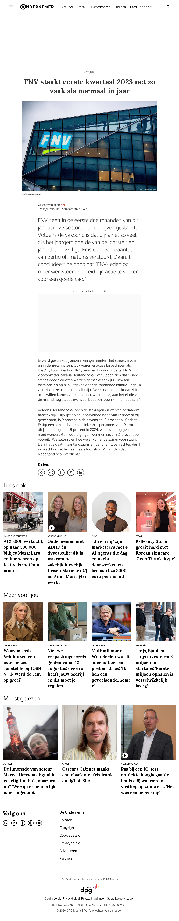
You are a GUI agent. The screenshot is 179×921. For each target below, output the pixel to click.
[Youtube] (39, 823)
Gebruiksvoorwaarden (120, 898)
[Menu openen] (10, 6)
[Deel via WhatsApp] (51, 472)
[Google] (5, 823)
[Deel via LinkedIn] (80, 472)
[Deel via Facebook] (61, 472)
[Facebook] (22, 823)
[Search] (168, 6)
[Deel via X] (70, 472)
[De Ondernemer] (37, 7)
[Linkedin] (14, 823)
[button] (93, 898)
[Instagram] (31, 823)
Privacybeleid (71, 898)
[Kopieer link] (41, 472)
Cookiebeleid (53, 898)
